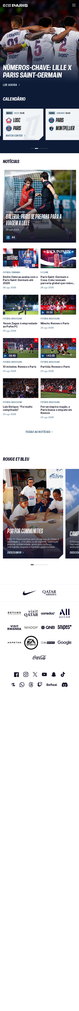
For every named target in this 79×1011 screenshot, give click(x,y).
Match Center (14, 135)
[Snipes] (64, 627)
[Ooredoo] (48, 613)
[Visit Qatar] (31, 613)
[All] (64, 613)
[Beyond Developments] (14, 613)
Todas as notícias (38, 431)
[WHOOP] (31, 627)
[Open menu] (74, 5)
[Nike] (30, 592)
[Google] (64, 643)
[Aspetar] (14, 643)
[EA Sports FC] (31, 643)
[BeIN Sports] (48, 643)
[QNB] (48, 627)
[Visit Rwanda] (14, 627)
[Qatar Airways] (49, 592)
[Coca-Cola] (39, 657)
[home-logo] (15, 5)
